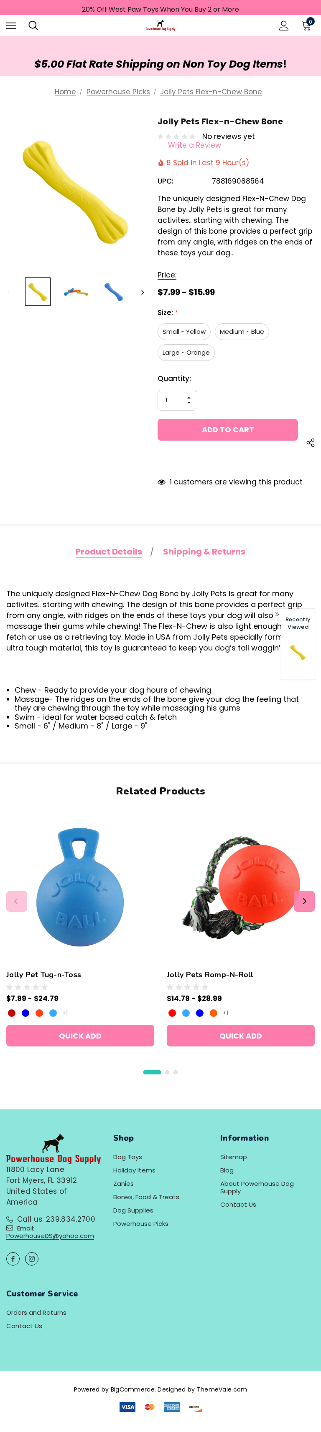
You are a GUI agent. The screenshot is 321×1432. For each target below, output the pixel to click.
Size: (168, 313)
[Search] (33, 25)
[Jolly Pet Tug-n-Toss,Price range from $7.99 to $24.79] (80, 887)
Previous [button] (8, 293)
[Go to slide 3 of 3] (175, 1072)
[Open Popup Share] (310, 444)
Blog (227, 1170)
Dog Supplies (133, 1210)
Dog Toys (127, 1156)
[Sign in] (284, 25)
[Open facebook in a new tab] (13, 1259)
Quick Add (80, 1036)
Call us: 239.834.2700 (56, 1219)
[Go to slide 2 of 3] (167, 1072)
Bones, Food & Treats (146, 1196)
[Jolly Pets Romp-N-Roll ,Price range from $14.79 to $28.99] (241, 887)
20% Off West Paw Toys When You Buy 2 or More (160, 9)
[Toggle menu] (11, 25)
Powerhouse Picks (140, 1223)
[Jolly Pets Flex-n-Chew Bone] (298, 653)
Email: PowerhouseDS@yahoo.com (50, 1232)
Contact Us (238, 1204)
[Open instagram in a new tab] (31, 1259)
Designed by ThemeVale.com (202, 1389)
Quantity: (174, 378)
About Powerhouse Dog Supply (257, 1187)
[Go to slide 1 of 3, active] (152, 1072)
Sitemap (233, 1156)
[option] (298, 658)
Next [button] (142, 293)
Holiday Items (134, 1170)
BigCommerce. (134, 1389)
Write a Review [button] (194, 145)
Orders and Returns (36, 1312)
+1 (65, 1013)
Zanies (123, 1183)
